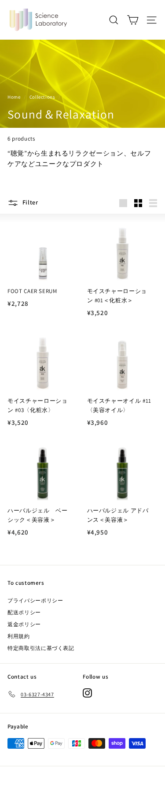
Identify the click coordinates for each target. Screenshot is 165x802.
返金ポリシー (24, 624)
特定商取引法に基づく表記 (40, 648)
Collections (42, 97)
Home (14, 97)
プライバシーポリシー (35, 600)
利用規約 (18, 636)
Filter (29, 202)
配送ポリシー (24, 612)
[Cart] (132, 20)
